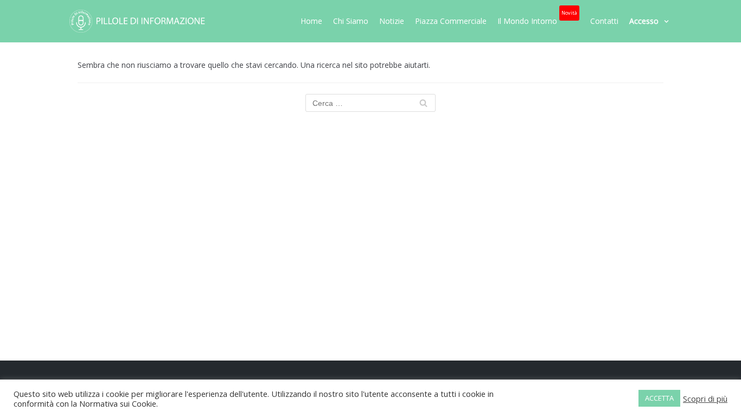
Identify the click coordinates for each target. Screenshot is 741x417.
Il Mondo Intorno (537, 18)
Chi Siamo (350, 21)
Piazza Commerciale (451, 21)
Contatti (604, 21)
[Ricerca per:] (370, 103)
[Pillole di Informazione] (137, 21)
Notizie (391, 21)
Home (311, 21)
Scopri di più (705, 398)
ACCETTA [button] (659, 398)
